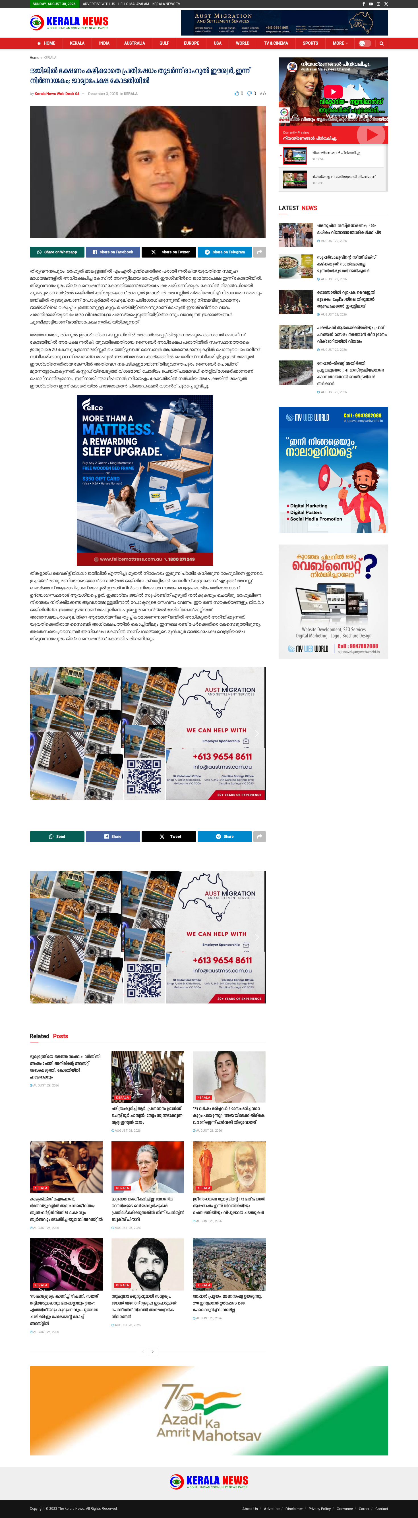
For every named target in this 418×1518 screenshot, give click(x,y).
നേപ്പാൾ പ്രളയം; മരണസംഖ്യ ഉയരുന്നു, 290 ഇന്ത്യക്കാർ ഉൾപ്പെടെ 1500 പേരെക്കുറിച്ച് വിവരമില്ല (227, 1303)
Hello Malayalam (133, 4)
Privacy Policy (320, 1509)
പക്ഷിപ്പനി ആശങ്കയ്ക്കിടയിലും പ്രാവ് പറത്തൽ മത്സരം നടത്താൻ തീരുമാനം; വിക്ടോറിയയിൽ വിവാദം (352, 335)
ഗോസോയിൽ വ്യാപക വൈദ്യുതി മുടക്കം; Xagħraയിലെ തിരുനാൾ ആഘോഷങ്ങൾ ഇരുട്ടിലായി (346, 300)
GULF (164, 43)
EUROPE (191, 43)
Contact (381, 1509)
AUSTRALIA (134, 43)
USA (218, 43)
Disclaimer (294, 1509)
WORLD (242, 43)
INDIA (104, 43)
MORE (338, 43)
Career (364, 1509)
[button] (38, 480)
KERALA (77, 43)
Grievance (345, 1509)
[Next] (153, 1352)
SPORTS (310, 43)
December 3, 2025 (103, 94)
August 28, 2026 (127, 1131)
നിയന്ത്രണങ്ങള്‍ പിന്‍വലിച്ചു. (310, 138)
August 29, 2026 (45, 1085)
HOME (49, 43)
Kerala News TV (166, 4)
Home (34, 58)
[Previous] (143, 1352)
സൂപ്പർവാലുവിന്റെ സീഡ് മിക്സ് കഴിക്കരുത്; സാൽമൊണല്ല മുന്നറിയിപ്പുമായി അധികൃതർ (346, 264)
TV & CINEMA (276, 43)
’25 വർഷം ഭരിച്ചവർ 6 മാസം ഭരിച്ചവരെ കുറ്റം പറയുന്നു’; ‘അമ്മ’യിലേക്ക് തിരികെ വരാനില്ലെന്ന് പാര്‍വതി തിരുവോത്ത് (228, 1116)
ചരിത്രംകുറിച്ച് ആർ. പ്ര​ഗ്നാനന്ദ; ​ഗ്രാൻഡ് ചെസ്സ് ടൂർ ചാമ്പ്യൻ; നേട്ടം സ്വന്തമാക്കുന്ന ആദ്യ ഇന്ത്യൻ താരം (147, 1116)
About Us (250, 1509)
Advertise (272, 1509)
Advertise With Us (99, 4)
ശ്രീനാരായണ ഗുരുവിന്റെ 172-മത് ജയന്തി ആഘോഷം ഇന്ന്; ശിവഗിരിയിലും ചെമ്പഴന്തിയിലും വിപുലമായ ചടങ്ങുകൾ (228, 1206)
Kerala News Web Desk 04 (57, 94)
